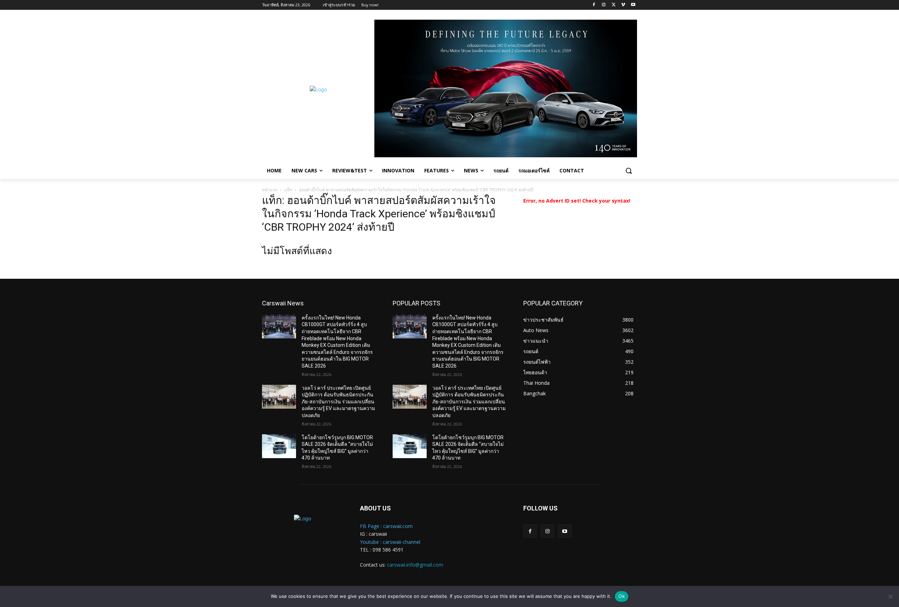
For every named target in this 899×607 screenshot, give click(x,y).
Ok (621, 596)
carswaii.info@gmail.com (415, 564)
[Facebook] (594, 5)
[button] (628, 170)
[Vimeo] (623, 5)
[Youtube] (633, 5)
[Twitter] (614, 5)
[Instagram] (604, 5)
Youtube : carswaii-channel (390, 542)
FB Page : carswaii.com (386, 526)
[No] (890, 596)
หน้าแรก (269, 190)
